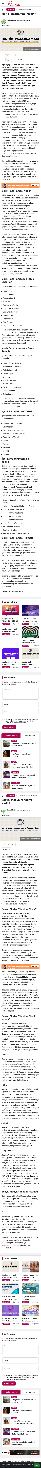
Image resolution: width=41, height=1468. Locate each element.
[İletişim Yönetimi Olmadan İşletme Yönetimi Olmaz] (30, 636)
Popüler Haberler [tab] (11, 735)
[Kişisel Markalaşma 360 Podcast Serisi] (10, 1315)
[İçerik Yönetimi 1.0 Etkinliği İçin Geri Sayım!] (10, 658)
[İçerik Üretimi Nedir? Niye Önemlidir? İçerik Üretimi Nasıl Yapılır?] (10, 1271)
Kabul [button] (36, 1465)
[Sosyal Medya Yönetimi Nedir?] (30, 658)
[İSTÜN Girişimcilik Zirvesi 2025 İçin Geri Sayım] (10, 1293)
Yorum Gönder (9, 727)
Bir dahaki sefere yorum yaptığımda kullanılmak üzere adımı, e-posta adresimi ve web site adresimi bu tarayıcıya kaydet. (22, 721)
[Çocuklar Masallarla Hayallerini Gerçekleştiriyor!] (20, 785)
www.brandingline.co (10, 1245)
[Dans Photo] (14, 3)
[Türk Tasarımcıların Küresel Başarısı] (20, 754)
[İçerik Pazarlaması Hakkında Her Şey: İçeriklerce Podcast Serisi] (30, 615)
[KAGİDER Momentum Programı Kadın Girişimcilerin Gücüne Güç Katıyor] (30, 1271)
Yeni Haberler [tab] (30, 735)
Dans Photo (11, 20)
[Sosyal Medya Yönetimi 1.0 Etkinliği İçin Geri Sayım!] (10, 615)
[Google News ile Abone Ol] (9, 55)
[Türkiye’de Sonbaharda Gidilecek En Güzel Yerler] (20, 743)
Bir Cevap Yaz (9, 678)
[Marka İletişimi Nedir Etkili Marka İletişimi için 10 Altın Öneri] (10, 636)
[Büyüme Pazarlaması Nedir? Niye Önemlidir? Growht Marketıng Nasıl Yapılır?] (30, 1293)
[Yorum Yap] (4, 60)
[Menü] (3, 3)
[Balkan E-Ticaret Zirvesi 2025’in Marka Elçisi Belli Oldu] (20, 775)
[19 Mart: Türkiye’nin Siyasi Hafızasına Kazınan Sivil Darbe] (20, 764)
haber (32, 1461)
